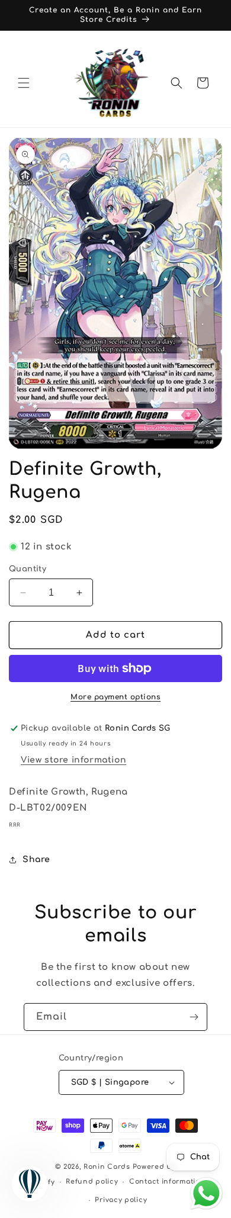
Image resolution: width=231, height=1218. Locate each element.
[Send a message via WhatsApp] (206, 1193)
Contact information (167, 1181)
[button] (24, 83)
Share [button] (36, 859)
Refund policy (92, 1181)
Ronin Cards (107, 1167)
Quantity (27, 569)
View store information (73, 760)
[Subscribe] (194, 1017)
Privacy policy (121, 1200)
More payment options (115, 697)
